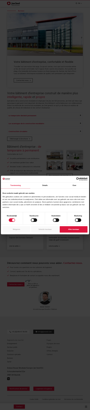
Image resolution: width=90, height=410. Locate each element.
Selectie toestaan (45, 229)
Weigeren (16, 229)
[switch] (34, 220)
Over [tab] (74, 185)
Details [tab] (45, 185)
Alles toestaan (73, 229)
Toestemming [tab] (15, 185)
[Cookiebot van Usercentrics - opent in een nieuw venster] (77, 179)
